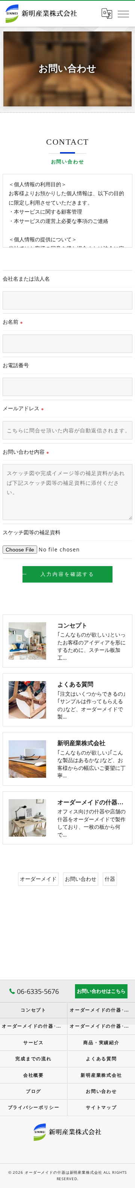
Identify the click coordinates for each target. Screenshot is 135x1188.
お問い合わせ (80, 878)
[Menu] (123, 13)
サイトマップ (101, 1107)
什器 (110, 878)
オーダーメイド (38, 878)
